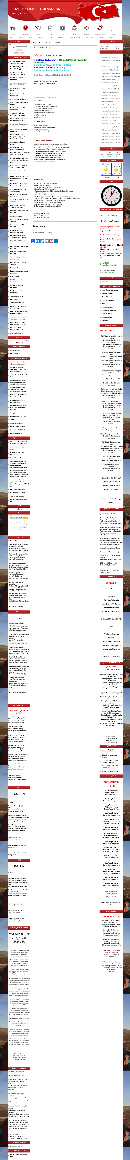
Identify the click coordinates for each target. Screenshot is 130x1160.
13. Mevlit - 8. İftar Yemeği (110, 57)
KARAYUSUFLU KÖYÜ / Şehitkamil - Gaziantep (17, 206)
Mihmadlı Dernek (74, 37)
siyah (117, 249)
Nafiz (113, 31)
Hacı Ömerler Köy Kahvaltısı (110, 92)
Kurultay (60, 37)
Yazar (113, 34)
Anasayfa (13, 34)
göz (14, 982)
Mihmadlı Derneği (107, 297)
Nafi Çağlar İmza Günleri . (109, 310)
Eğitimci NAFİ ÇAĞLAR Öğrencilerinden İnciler (108, 751)
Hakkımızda (25, 34)
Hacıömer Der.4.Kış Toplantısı (111, 73)
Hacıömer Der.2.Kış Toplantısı (111, 127)
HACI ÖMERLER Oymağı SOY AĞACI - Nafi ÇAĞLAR (19, 166)
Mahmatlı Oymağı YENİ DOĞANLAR (17, 94)
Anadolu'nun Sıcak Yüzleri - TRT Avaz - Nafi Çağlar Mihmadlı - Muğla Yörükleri (18, 389)
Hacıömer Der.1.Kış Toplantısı (111, 133)
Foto (62, 34)
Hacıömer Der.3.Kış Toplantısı (111, 86)
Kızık (101, 37)
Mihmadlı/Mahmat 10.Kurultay (111, 89)
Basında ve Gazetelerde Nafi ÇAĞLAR (18, 252)
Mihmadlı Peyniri (15, 350)
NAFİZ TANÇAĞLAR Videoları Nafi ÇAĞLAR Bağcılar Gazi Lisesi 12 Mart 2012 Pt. (19, 136)
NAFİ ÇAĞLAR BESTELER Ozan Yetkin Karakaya (18, 396)
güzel (14, 999)
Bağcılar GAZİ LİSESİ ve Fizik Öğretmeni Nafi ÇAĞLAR (19, 184)
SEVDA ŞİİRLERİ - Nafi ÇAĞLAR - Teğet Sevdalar (17, 114)
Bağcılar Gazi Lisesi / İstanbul (110, 771)
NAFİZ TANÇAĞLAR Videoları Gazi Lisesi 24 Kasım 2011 (19, 125)
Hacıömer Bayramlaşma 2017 (110, 79)
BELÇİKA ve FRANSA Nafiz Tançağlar (18, 263)
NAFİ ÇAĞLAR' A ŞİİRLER (18, 99)
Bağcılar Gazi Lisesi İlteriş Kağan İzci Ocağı (17, 401)
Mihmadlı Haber (100, 34)
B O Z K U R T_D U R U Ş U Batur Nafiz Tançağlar (18, 68)
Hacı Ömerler (90, 37)
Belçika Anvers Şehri (107, 293)
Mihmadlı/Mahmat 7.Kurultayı (111, 111)
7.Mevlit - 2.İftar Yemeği (109, 120)
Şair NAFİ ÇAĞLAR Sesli (17, 430)
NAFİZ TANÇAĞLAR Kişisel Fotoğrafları (18, 130)
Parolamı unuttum (19, 52)
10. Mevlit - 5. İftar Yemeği (110, 95)
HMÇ (110, 37)
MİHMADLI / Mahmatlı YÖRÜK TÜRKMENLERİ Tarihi (19, 154)
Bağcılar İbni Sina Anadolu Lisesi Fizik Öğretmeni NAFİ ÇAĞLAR (18, 407)
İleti (74, 34)
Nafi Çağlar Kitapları (107, 314)
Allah (10, 1085)
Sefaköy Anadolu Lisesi (16, 423)
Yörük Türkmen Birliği (16, 296)
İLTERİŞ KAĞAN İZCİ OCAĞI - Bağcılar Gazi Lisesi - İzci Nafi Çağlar (19, 160)
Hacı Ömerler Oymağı (108, 300)
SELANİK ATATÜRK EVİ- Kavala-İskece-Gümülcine (17, 148)
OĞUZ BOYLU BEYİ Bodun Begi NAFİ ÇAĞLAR (18, 312)
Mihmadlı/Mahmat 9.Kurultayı (111, 98)
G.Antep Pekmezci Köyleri (17, 492)
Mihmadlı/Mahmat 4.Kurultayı (111, 139)
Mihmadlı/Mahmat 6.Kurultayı (111, 117)
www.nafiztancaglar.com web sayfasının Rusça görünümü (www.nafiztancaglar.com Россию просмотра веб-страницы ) (19, 473)
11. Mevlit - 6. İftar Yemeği (110, 82)
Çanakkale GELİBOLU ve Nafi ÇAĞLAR (19, 201)
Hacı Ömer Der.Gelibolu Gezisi (111, 123)
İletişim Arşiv (105, 320)
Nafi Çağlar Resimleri (16, 216)
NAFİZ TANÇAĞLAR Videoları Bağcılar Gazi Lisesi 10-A (19, 119)
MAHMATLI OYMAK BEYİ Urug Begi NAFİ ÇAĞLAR (18, 318)
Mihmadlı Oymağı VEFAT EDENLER (17, 89)
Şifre (14, 47)
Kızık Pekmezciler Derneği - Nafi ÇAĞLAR (19, 247)
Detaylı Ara (19, 343)
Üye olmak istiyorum (19, 53)
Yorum (38, 34)
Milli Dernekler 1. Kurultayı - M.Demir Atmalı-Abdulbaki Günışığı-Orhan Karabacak (18, 382)
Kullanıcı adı (12, 45)
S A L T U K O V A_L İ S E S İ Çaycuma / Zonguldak (110, 761)
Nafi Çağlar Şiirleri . (107, 307)
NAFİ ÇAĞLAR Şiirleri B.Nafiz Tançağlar (19, 220)
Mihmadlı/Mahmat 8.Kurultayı (111, 105)
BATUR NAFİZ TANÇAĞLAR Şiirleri (18, 448)
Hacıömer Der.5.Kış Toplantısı (111, 60)
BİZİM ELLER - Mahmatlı (18, 426)
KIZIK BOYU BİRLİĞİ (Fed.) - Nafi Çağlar (19, 195)
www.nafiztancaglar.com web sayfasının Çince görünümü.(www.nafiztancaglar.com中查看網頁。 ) (19, 483)
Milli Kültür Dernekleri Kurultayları (16, 78)
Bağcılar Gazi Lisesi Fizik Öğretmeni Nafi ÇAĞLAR (17, 363)
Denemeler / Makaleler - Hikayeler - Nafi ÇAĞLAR (17, 231)
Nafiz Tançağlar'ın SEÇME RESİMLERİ (17, 109)
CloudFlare (105, 281)
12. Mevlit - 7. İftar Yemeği (110, 67)
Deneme (20, 37)
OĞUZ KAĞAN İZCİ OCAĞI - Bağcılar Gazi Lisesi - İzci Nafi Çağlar (19, 178)
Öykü (30, 37)
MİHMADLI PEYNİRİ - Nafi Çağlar (18, 242)
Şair (11, 37)
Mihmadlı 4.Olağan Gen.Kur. (110, 70)
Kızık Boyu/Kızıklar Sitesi (17, 489)
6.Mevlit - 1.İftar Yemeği (109, 130)
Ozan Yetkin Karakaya (16, 458)
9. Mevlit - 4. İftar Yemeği (110, 108)
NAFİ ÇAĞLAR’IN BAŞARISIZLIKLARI (16, 328)
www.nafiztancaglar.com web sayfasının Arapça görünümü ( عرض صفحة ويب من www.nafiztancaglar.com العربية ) (19, 464)
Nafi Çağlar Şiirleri (107, 317)
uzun (111, 791)
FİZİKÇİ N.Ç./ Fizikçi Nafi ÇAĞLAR (109, 756)
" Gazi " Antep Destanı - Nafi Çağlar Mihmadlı (18, 172)
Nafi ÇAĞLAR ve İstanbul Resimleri (17, 143)
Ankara (24, 779)
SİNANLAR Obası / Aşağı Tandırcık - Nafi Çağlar (17, 62)
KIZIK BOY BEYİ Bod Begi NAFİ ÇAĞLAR (18, 307)
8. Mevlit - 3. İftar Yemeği (110, 114)
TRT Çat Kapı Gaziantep (17, 419)
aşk (14, 821)
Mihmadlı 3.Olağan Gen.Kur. (110, 101)
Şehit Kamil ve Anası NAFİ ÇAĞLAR (17, 225)
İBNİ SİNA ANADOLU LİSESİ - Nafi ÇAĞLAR (111, 767)
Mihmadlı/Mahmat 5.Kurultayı (111, 136)
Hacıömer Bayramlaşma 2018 (110, 63)
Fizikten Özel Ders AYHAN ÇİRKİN (17, 453)
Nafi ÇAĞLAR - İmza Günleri (110, 290)
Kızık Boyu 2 (14, 299)
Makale (40, 37)
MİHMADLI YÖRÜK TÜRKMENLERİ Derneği (17, 73)
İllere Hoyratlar (14, 268)
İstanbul (10, 751)
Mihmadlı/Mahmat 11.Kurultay (111, 76)
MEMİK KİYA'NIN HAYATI (18, 333)
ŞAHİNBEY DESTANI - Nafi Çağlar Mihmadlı (18, 190)
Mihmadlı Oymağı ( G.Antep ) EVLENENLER (18, 258)
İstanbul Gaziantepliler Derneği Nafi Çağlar (19, 272)
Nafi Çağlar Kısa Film (16, 413)
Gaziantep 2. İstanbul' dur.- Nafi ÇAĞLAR (19, 211)
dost (18, 989)
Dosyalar (50, 34)
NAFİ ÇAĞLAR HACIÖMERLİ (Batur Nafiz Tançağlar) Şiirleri (19, 442)
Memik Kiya (105, 303)
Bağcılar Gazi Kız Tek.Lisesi (18, 416)
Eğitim (50, 37)
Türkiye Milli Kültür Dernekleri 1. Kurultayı (19, 375)
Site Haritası (19, 509)
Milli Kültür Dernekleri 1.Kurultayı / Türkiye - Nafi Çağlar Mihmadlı (18, 369)
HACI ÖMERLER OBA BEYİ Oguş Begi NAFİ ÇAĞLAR (18, 323)
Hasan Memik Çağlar (16, 433)
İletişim (86, 34)
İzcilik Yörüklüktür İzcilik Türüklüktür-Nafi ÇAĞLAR (18, 236)
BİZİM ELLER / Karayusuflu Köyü (18, 500)
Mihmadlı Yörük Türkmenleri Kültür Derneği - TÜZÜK (18, 84)
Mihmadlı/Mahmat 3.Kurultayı (111, 142)
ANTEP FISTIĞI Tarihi (17, 303)
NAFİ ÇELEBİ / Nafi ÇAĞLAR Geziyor (19, 103)
